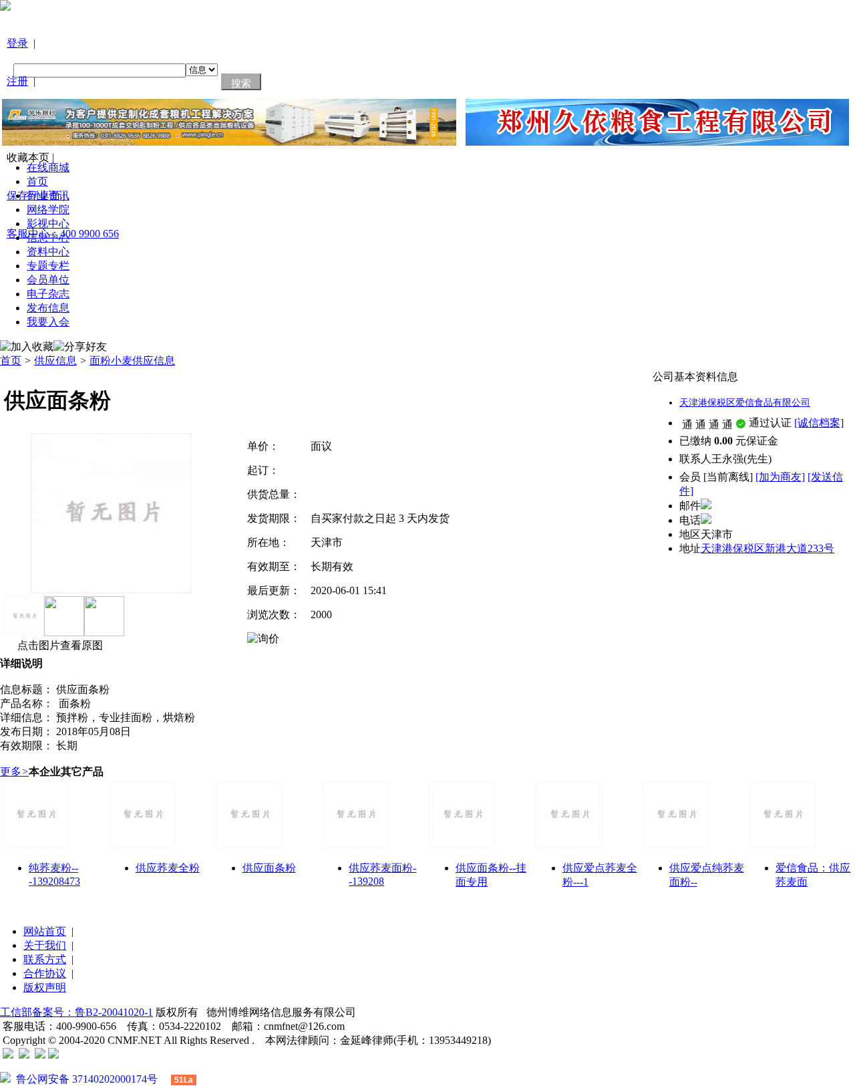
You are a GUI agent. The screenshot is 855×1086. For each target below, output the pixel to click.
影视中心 (48, 223)
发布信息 (48, 307)
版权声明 (44, 987)
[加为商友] (780, 477)
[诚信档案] (819, 422)
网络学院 (48, 209)
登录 (17, 43)
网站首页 (44, 931)
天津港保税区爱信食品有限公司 (744, 403)
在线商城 (48, 167)
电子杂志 (48, 293)
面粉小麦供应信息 (132, 360)
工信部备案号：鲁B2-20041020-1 (76, 1012)
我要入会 (48, 321)
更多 (14, 771)
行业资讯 (48, 195)
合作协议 (44, 973)
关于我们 (44, 945)
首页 (37, 181)
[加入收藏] (26, 347)
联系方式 (44, 959)
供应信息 (55, 360)
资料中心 (48, 251)
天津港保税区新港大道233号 (767, 548)
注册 (17, 81)
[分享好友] (80, 347)
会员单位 (48, 279)
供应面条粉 (269, 867)
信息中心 (48, 237)
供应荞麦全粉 (168, 867)
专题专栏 (48, 265)
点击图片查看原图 (59, 645)
